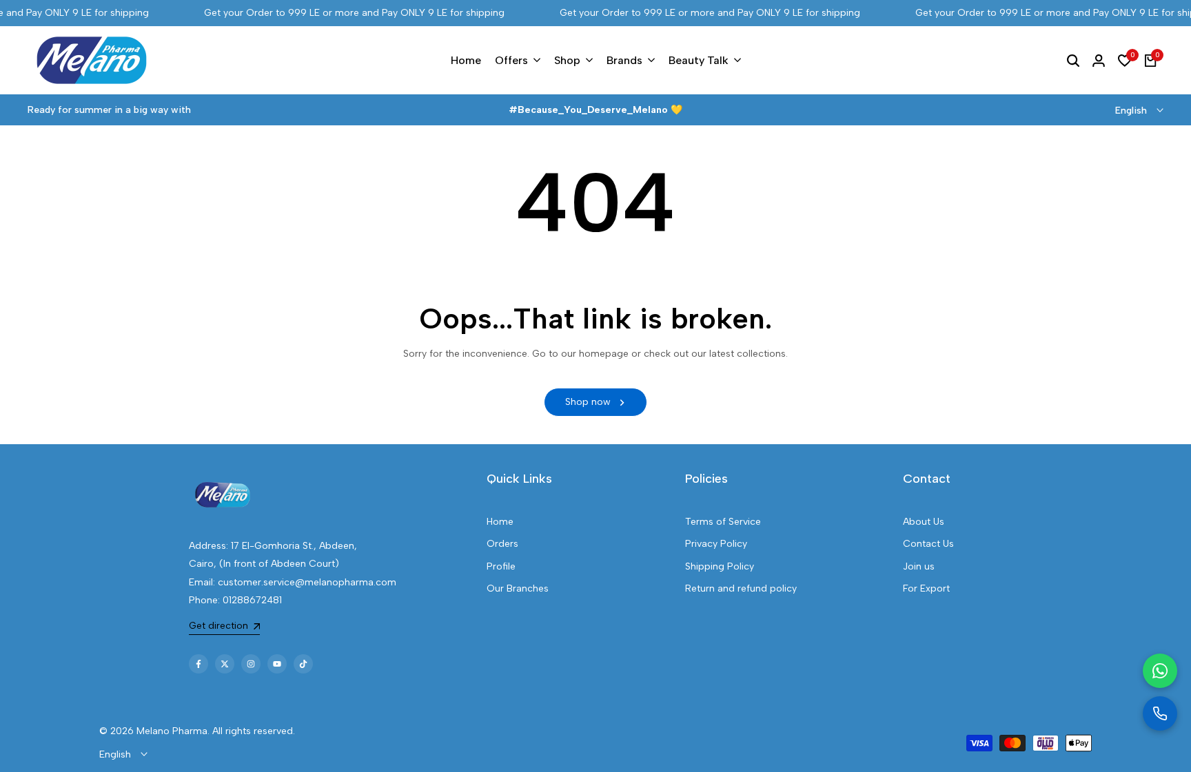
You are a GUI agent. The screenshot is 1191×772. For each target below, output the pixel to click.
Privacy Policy (716, 544)
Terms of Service (723, 522)
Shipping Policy (719, 566)
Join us (919, 566)
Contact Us (928, 544)
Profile (501, 566)
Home (500, 522)
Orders (502, 544)
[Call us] (1160, 713)
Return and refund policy (741, 588)
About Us (923, 522)
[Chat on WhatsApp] (1160, 671)
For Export (926, 588)
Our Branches (518, 588)
